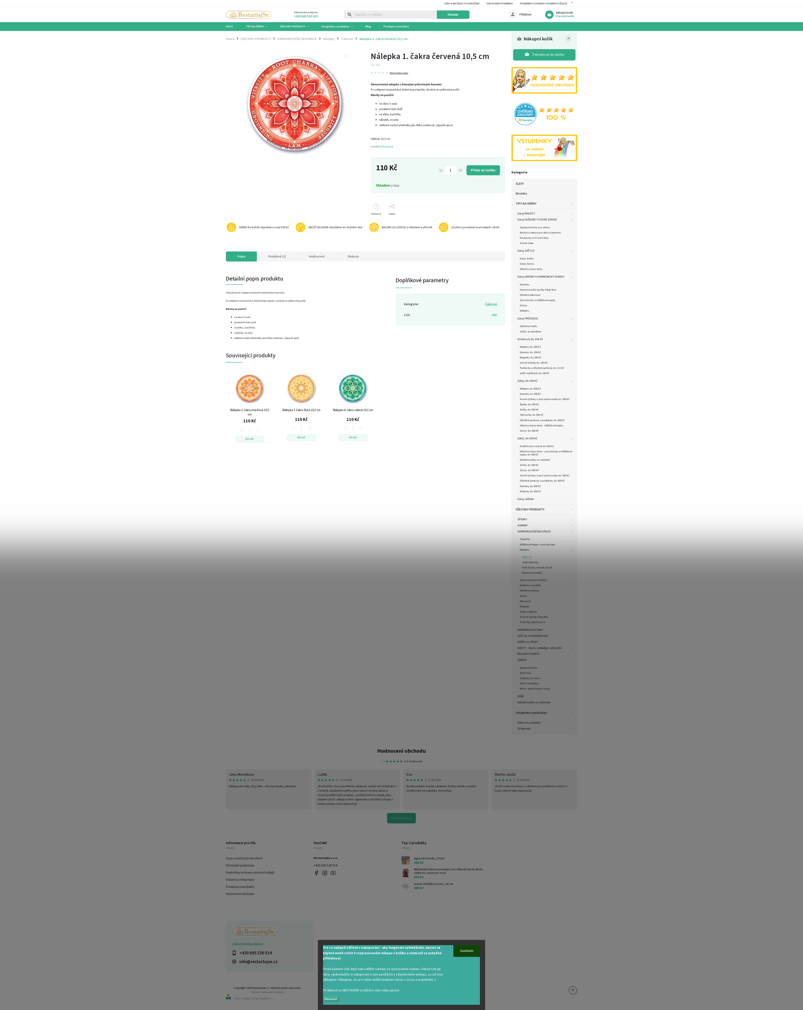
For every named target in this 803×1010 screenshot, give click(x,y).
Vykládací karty (528, 326)
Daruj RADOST (526, 213)
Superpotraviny (528, 668)
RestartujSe (333, 872)
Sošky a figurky (528, 612)
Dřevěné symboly (530, 590)
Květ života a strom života (537, 567)
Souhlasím (466, 951)
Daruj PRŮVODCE (528, 319)
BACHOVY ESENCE (529, 654)
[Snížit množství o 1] (441, 170)
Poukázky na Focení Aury (534, 238)
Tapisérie (525, 539)
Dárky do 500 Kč (528, 438)
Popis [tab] (241, 256)
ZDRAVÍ (522, 660)
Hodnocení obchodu (401, 751)
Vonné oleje (526, 243)
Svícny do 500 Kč (529, 470)
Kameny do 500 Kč (530, 486)
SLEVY (520, 183)
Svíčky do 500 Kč (529, 465)
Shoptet (246, 998)
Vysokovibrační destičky (533, 580)
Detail (250, 439)
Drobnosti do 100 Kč (530, 339)
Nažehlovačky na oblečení (535, 460)
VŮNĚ (521, 696)
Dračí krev (525, 673)
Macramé (525, 601)
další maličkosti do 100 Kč (535, 373)
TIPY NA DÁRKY (526, 203)
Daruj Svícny (527, 264)
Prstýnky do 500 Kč (530, 491)
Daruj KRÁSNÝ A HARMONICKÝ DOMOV (541, 277)
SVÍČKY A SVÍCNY (528, 642)
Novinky (521, 193)
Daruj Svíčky (527, 258)
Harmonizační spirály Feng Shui (538, 290)
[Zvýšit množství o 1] (460, 170)
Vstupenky (524, 729)
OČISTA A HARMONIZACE (533, 636)
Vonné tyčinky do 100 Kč (533, 363)
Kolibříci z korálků (530, 585)
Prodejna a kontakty (240, 886)
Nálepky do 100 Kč (530, 347)
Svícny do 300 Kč (529, 431)
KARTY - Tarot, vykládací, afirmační (540, 648)
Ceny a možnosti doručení (461, 3)
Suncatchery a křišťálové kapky (537, 300)
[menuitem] (232, 26)
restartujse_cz (324, 872)
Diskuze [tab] (353, 256)
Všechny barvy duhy (531, 269)
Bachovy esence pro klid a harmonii (540, 233)
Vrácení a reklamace (240, 879)
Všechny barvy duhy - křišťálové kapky (541, 425)
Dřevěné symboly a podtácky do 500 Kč (542, 481)
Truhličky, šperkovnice (532, 622)
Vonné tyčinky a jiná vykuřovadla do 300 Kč (544, 399)
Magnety (525, 606)
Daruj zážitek (526, 499)
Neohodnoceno (399, 73)
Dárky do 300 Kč (528, 381)
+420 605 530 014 (326, 865)
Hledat (453, 14)
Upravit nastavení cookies (267, 992)
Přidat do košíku (483, 170)
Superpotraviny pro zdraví (535, 227)
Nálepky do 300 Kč (530, 389)
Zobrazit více (401, 818)
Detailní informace (382, 147)
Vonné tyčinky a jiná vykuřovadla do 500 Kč (544, 475)
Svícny (523, 305)
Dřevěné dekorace (530, 295)
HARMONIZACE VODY (530, 630)
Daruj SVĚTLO (526, 251)
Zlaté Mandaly (530, 562)
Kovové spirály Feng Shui (534, 617)
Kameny (524, 284)
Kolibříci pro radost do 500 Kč (537, 446)
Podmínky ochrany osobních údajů (543, 3)
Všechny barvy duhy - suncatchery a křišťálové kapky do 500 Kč (546, 453)
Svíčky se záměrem (530, 331)
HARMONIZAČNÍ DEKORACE (534, 531)
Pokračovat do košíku (548, 54)
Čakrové (527, 557)
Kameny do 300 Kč (530, 394)
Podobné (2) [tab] (277, 256)
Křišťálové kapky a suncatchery (537, 544)
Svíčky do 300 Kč (529, 409)
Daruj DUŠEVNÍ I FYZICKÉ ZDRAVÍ (537, 220)
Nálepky (524, 311)
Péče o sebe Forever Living (535, 689)
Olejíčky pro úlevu (530, 678)
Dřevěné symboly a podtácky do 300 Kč (542, 420)
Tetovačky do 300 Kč (531, 415)
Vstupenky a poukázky (531, 712)
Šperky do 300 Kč (529, 404)
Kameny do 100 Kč (530, 352)
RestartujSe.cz (316, 872)
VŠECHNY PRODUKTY (530, 509)
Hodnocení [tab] (317, 256)
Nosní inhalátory (529, 683)
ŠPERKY (522, 519)
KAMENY (523, 525)
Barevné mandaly (532, 573)
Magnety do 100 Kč (530, 357)
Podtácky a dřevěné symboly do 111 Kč (542, 368)
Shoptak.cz (265, 998)
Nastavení (331, 999)
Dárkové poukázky (529, 723)
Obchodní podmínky (499, 3)
